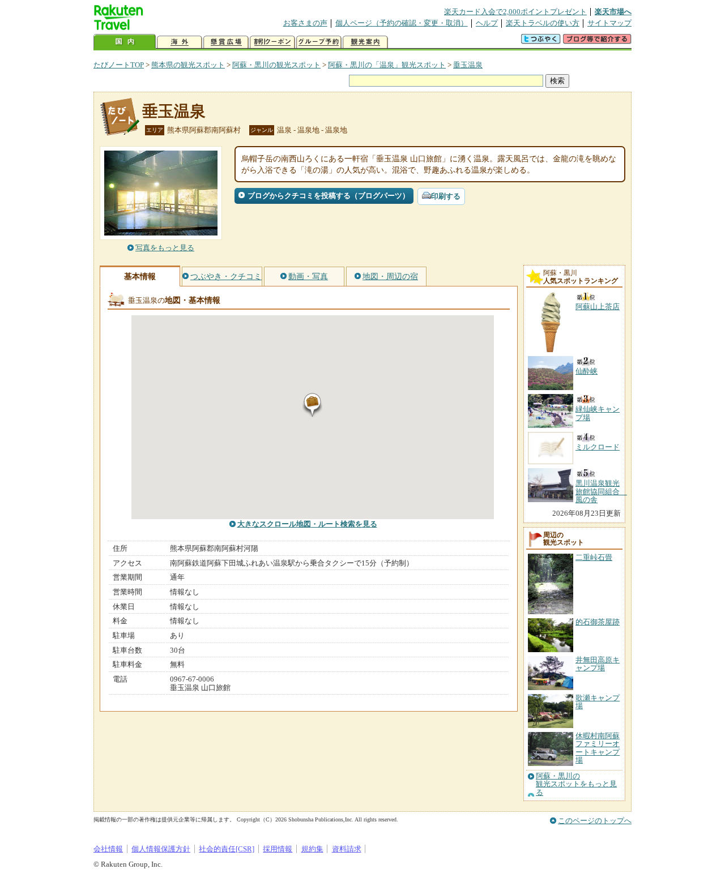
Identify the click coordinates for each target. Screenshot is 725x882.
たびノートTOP (118, 65)
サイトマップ (609, 23)
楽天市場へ (613, 11)
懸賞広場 (226, 42)
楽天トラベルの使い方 (542, 23)
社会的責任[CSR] (226, 849)
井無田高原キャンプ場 (597, 664)
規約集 (312, 849)
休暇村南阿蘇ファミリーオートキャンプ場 (597, 747)
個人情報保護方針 (160, 849)
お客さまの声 (305, 23)
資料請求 (346, 849)
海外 (179, 42)
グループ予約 (319, 42)
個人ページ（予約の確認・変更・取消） (401, 23)
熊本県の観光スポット (188, 65)
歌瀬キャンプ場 (597, 701)
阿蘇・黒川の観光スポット (276, 65)
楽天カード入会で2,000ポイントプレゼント (515, 11)
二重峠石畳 (593, 557)
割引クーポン (272, 42)
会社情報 (108, 849)
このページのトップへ (595, 820)
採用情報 (277, 849)
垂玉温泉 (468, 65)
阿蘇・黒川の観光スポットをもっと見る (576, 784)
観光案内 (365, 42)
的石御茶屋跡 (597, 622)
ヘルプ (487, 23)
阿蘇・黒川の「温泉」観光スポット (387, 65)
